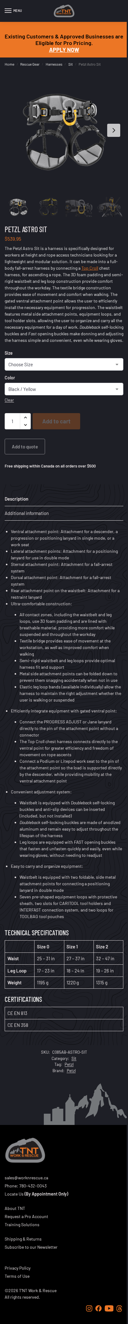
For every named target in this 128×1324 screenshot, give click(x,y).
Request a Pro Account (26, 1216)
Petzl (69, 1064)
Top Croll (89, 268)
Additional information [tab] (27, 513)
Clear (9, 399)
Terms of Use (17, 1276)
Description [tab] (16, 499)
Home (9, 64)
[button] (25, 417)
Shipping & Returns (23, 1239)
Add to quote (25, 446)
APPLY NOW (64, 49)
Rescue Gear (29, 64)
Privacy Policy (17, 1268)
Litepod (68, 761)
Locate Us (14, 1194)
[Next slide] (113, 130)
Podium (47, 761)
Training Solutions (22, 1224)
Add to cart (56, 421)
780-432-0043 (33, 1185)
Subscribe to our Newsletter (31, 1247)
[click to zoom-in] (64, 130)
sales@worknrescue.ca (26, 1177)
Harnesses (54, 64)
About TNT (15, 1208)
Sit (70, 64)
